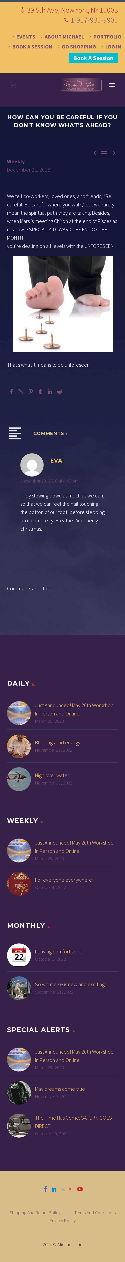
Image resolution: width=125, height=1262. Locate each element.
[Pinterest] (30, 391)
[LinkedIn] (50, 391)
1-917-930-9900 (94, 20)
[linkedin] (54, 1189)
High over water (52, 775)
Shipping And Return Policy (35, 1212)
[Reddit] (59, 391)
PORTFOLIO (107, 36)
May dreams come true (60, 1088)
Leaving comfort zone (58, 951)
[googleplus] (71, 1189)
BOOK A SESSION (32, 46)
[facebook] (45, 1189)
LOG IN (113, 46)
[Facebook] (11, 391)
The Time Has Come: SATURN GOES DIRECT (73, 1121)
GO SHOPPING (79, 46)
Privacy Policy (62, 1220)
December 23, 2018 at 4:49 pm (49, 481)
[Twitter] (21, 391)
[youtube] (80, 1189)
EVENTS (25, 36)
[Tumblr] (40, 391)
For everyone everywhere (63, 879)
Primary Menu (112, 85)
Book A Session (93, 58)
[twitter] (62, 1189)
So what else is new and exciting (70, 984)
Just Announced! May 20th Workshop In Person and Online (74, 709)
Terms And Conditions (95, 1212)
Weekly (16, 161)
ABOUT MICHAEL (64, 36)
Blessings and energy (57, 742)
